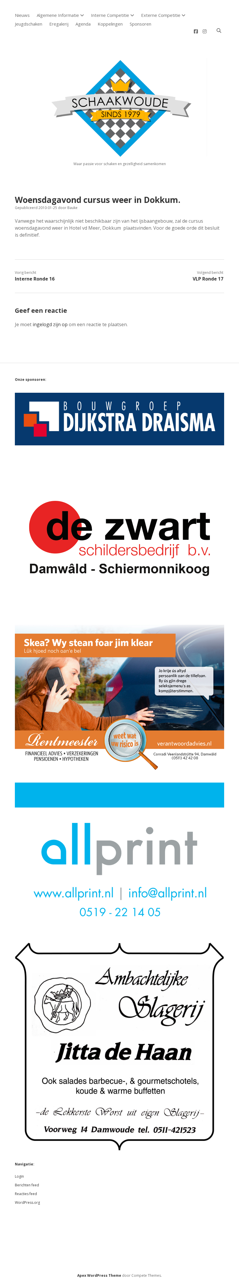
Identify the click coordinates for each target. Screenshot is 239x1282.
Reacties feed (26, 1193)
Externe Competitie (160, 15)
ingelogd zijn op (50, 324)
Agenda (83, 24)
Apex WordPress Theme (99, 1275)
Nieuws (22, 15)
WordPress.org (27, 1202)
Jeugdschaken (28, 24)
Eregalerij (58, 24)
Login (19, 1176)
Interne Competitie (110, 15)
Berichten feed (27, 1185)
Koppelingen (110, 24)
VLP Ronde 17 (208, 279)
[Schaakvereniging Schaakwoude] (119, 154)
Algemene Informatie (58, 15)
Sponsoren (140, 24)
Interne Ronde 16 (35, 279)
